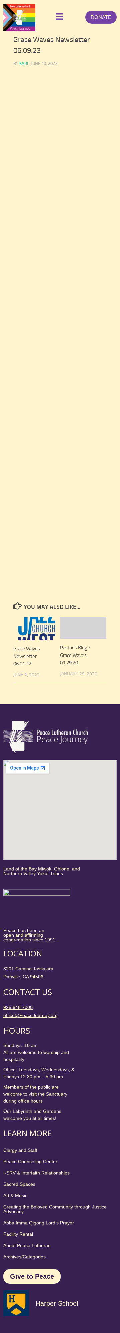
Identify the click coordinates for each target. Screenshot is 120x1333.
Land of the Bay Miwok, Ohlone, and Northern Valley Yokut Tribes (41, 871)
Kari (23, 63)
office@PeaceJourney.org (30, 1015)
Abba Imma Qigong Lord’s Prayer (38, 1222)
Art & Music (15, 1195)
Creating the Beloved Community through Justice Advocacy (55, 1209)
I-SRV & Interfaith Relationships (36, 1172)
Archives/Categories (24, 1256)
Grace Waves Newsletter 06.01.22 (26, 656)
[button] (58, 17)
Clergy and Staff (20, 1150)
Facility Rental (18, 1234)
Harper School (57, 1303)
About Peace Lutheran (27, 1245)
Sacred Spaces (19, 1184)
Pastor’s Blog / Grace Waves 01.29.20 (75, 655)
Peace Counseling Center (30, 1161)
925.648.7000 (18, 1007)
